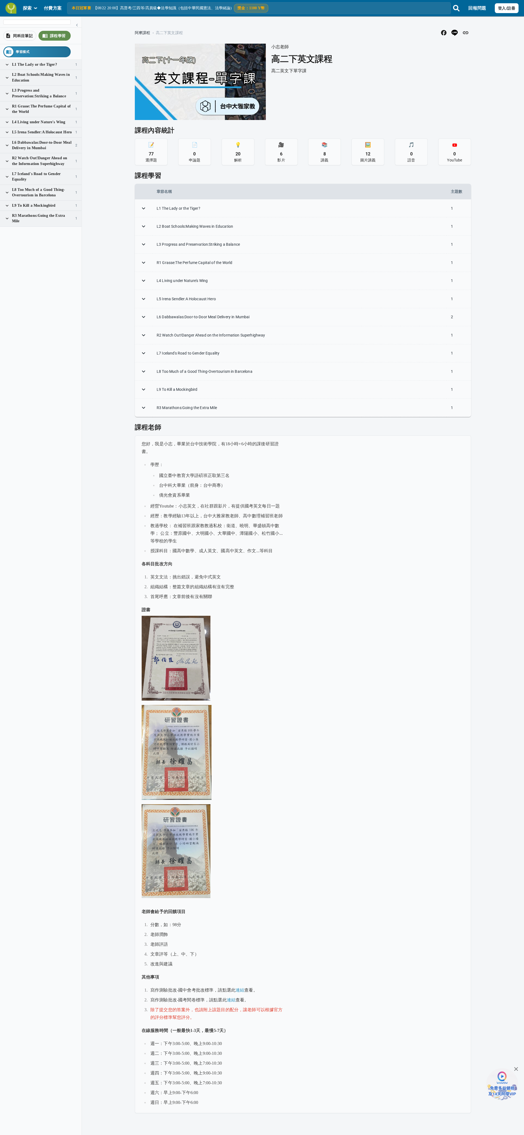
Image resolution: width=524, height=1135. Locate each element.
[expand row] (143, 208)
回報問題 (477, 8)
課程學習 (58, 36)
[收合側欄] (77, 25)
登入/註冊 (506, 8)
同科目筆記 (23, 36)
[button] (443, 32)
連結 (240, 990)
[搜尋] (456, 8)
